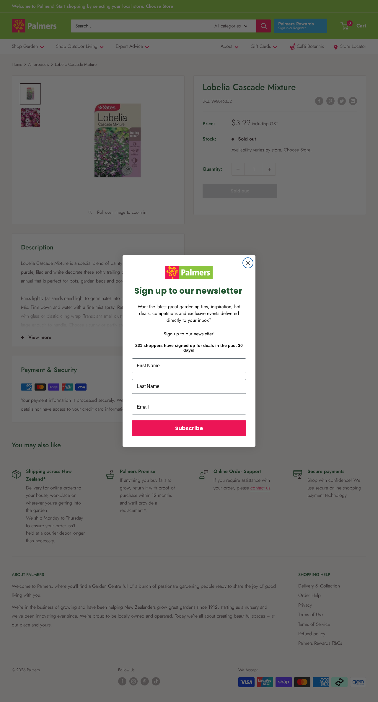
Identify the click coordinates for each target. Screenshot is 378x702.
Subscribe (189, 428)
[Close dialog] (248, 263)
